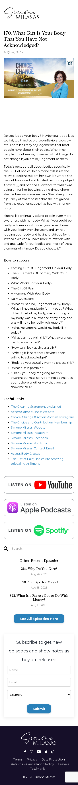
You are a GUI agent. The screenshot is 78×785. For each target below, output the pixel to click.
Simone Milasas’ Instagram (29, 433)
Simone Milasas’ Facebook (29, 438)
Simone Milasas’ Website (28, 427)
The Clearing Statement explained (36, 406)
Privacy (32, 759)
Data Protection (53, 759)
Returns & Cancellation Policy (32, 764)
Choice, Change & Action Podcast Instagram (42, 417)
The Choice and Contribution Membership (41, 422)
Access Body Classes (25, 453)
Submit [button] (39, 709)
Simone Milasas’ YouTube (29, 443)
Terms (17, 759)
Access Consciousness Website (33, 412)
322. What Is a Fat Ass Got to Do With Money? (39, 597)
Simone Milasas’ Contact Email (32, 448)
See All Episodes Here (39, 619)
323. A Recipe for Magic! (39, 582)
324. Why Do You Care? (39, 569)
